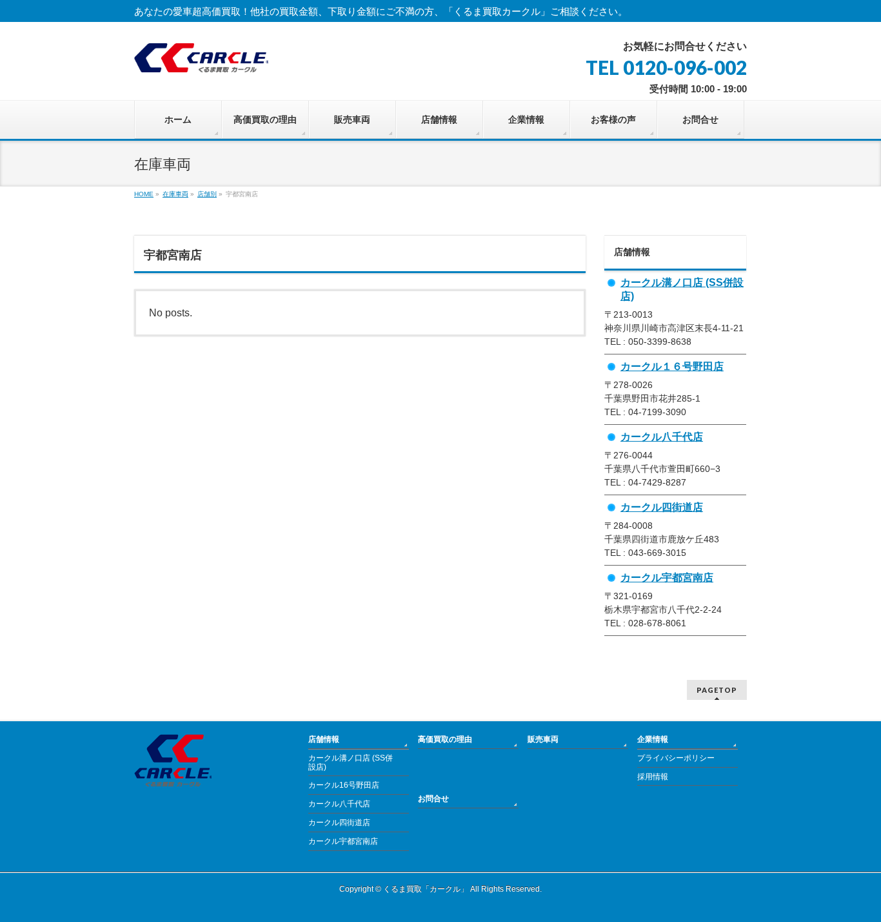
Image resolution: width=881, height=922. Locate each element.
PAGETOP (717, 690)
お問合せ (433, 798)
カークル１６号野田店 (672, 366)
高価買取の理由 (445, 739)
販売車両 (543, 739)
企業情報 (652, 739)
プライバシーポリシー (676, 758)
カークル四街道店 (661, 507)
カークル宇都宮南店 (666, 577)
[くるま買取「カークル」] (201, 58)
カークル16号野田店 (343, 785)
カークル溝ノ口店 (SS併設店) (350, 762)
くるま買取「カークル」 (425, 889)
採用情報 (652, 776)
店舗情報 (323, 739)
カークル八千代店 (661, 436)
